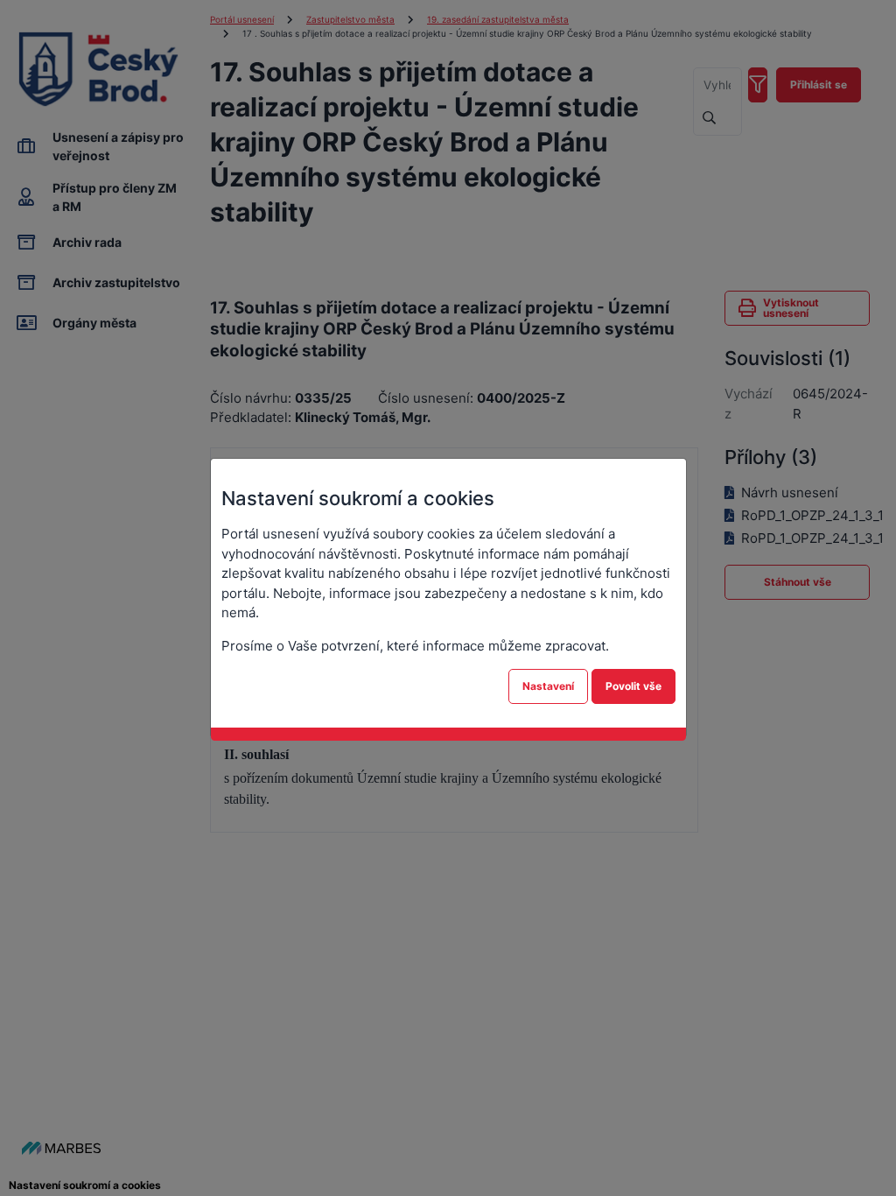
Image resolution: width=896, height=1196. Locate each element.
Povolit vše (634, 686)
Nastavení (548, 686)
